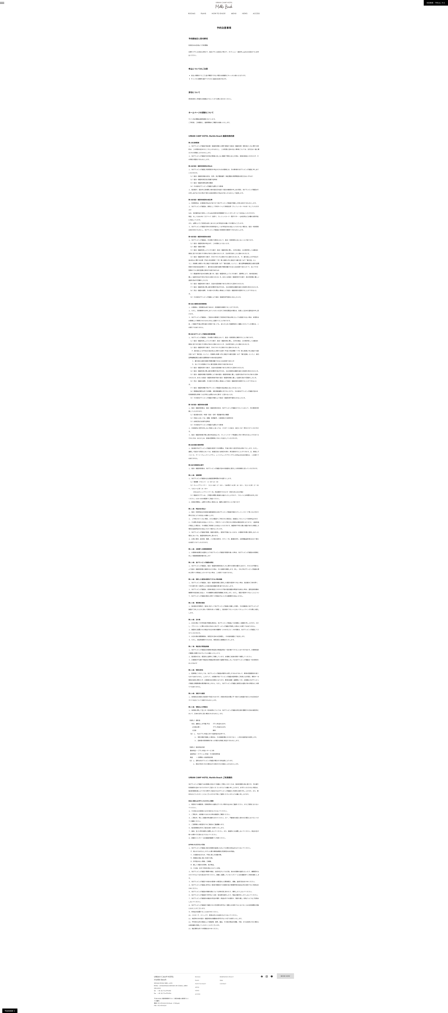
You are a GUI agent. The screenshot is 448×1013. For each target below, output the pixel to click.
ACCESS (197, 994)
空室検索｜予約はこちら (436, 3)
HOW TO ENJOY (200, 984)
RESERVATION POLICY (227, 977)
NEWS (197, 991)
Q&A (221, 980)
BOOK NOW (285, 976)
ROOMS (197, 977)
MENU (197, 987)
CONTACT (223, 984)
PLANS (197, 980)
